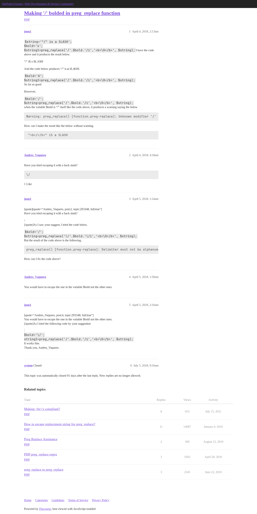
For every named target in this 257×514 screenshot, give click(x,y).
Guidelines (58, 500)
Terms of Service (78, 500)
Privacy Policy (100, 500)
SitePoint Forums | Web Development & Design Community (38, 3)
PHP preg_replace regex (40, 454)
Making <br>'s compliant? (42, 409)
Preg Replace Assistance (40, 439)
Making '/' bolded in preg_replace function (72, 13)
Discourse (45, 508)
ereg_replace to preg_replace (43, 469)
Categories (41, 500)
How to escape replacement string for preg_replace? (59, 424)
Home (27, 500)
